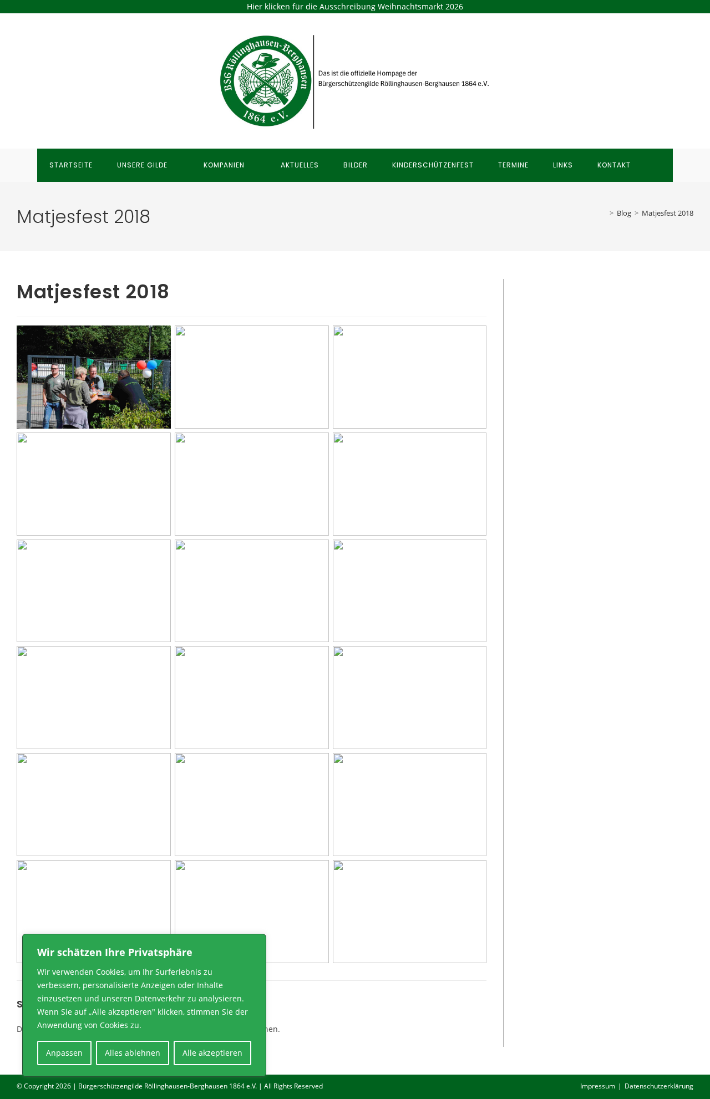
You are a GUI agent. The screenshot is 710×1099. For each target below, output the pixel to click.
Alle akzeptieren (212, 1052)
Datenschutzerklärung (659, 1086)
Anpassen (64, 1052)
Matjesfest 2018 (667, 213)
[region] (144, 1005)
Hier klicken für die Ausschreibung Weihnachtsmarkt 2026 (355, 6)
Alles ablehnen (132, 1052)
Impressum (597, 1086)
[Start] (603, 213)
